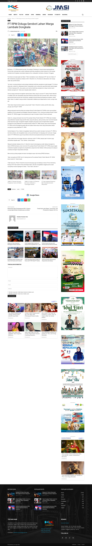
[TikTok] (69, 537)
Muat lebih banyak (72, 54)
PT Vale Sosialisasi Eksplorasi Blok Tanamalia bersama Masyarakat (48, 183)
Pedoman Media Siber (46, 528)
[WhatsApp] (28, 35)
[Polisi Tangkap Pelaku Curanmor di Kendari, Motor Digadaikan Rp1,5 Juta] (33, 236)
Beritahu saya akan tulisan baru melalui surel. (19, 293)
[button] (82, 14)
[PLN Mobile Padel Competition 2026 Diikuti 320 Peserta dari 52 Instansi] (15, 252)
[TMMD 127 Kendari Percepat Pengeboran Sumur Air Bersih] (15, 174)
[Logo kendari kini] (19, 8)
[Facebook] (75, 1)
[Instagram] (77, 1)
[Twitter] (79, 1)
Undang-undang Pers (46, 532)
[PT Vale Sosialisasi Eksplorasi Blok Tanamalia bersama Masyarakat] (49, 174)
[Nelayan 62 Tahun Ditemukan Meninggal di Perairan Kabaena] (15, 236)
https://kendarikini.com (21, 218)
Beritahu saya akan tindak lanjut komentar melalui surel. (21, 292)
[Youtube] (83, 1)
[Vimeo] (81, 1)
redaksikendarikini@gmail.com (20, 532)
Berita (13, 18)
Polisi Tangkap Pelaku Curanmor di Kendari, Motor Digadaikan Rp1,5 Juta (76, 33)
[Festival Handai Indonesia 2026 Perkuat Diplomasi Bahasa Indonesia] (50, 236)
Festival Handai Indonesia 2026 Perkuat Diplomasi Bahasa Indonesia (76, 41)
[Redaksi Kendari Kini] (8, 31)
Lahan (18, 189)
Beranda (9, 18)
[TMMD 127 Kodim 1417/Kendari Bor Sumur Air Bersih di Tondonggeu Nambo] (32, 174)
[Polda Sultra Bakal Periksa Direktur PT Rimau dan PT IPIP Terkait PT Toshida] (33, 252)
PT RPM (22, 189)
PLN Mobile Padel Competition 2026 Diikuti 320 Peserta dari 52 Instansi (76, 48)
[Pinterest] (25, 35)
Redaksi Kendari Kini (15, 31)
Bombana (14, 189)
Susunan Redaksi (65, 523)
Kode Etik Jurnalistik (45, 530)
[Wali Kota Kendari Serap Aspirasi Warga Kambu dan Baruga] (50, 252)
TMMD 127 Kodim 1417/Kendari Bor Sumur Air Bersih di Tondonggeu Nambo (32, 183)
